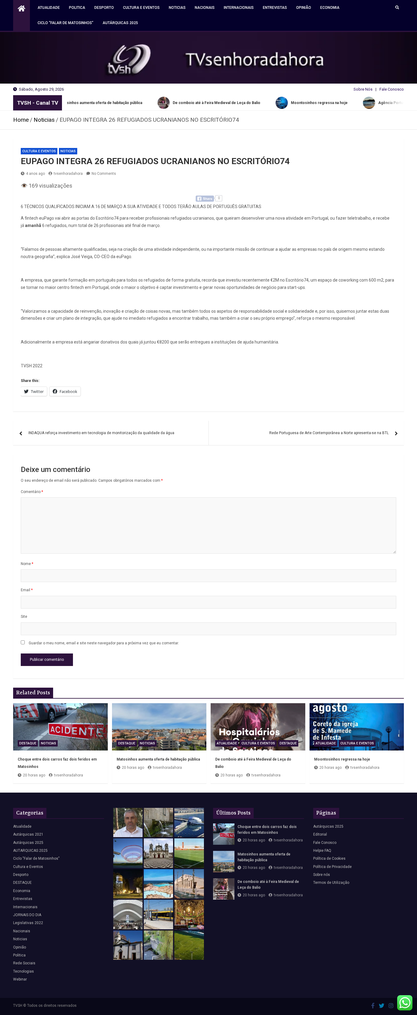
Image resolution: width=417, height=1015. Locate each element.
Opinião (303, 7)
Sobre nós (321, 875)
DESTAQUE (27, 743)
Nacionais (205, 7)
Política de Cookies (329, 858)
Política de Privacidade (332, 867)
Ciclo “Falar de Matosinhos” (65, 23)
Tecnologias (23, 971)
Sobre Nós (363, 89)
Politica (77, 7)
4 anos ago (35, 173)
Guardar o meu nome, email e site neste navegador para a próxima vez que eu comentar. (104, 643)
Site (24, 616)
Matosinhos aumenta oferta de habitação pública (158, 759)
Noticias (177, 7)
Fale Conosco (391, 89)
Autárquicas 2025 (120, 23)
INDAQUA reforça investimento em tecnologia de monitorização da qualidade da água (101, 433)
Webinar (20, 979)
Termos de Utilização (331, 882)
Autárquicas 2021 (28, 834)
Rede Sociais (24, 963)
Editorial (320, 834)
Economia (329, 7)
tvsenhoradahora (68, 173)
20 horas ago (34, 775)
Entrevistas (275, 7)
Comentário (32, 492)
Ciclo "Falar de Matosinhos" (36, 858)
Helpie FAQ (322, 850)
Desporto (104, 7)
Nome (27, 564)
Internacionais (239, 7)
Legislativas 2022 (28, 923)
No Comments (104, 173)
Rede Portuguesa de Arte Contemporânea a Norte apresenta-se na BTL (329, 433)
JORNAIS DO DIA (27, 915)
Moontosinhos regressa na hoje (342, 759)
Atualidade (49, 7)
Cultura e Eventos (141, 7)
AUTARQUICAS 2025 (30, 850)
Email (27, 590)
